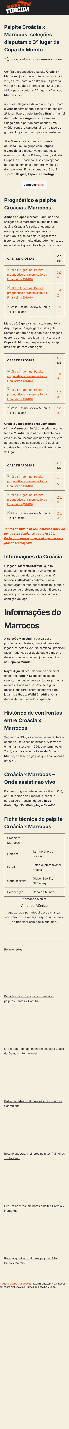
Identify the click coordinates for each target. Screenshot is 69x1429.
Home (3, 1284)
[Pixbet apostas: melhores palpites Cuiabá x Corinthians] (34, 1078)
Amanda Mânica (34, 905)
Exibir (41, 184)
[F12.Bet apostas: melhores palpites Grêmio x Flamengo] (34, 1183)
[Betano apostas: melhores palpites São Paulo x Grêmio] (34, 1235)
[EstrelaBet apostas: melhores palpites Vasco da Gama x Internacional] (34, 1025)
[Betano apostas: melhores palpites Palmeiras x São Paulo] (34, 1130)
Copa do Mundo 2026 (19, 1284)
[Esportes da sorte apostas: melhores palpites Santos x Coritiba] (34, 973)
